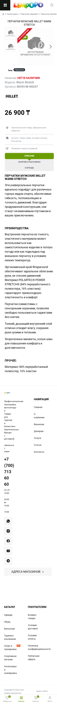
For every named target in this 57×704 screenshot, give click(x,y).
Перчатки (19, 70)
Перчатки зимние (49, 14)
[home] (3, 14)
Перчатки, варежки (29, 14)
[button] (20, 46)
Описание (29, 156)
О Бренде (29, 168)
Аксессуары (12, 14)
